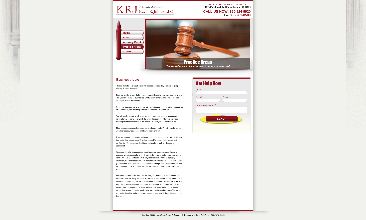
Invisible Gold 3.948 (202, 215)
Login (222, 215)
